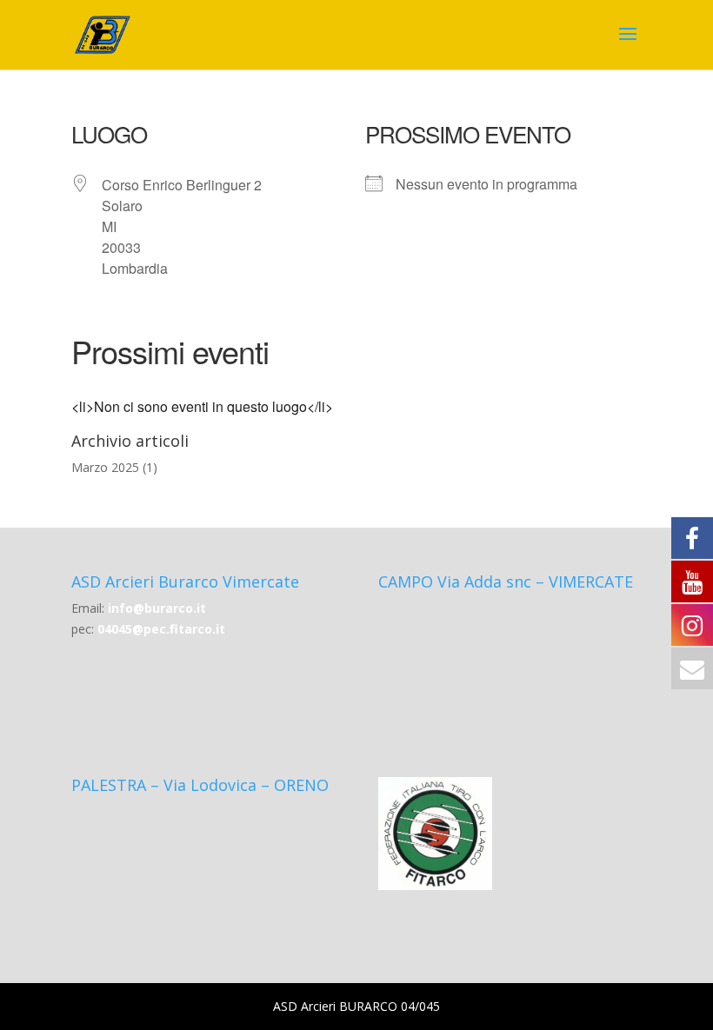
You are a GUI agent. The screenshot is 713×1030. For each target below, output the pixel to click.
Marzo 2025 (105, 467)
